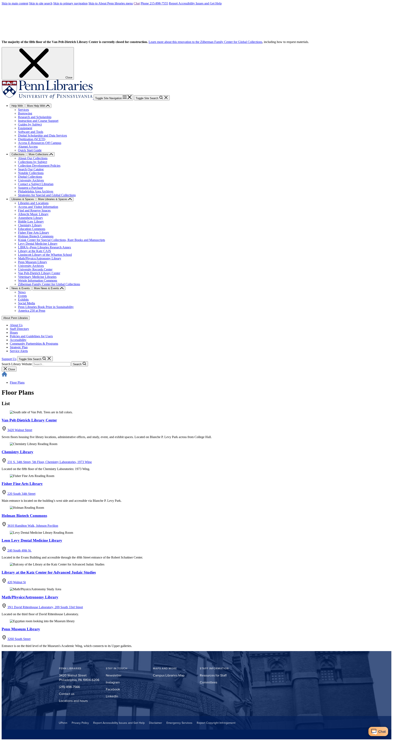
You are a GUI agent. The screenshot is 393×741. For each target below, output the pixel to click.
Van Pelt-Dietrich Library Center (29, 420)
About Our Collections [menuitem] (32, 158)
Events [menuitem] (22, 296)
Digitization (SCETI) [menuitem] (31, 139)
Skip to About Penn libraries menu (110, 3)
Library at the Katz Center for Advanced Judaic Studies (49, 572)
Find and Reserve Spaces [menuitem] (34, 210)
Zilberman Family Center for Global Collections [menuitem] (49, 284)
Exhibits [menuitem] (23, 299)
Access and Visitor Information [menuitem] (38, 206)
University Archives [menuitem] (31, 180)
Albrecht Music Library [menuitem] (33, 214)
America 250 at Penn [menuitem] (31, 310)
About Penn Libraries (15, 318)
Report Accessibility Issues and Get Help (195, 3)
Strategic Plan (19, 347)
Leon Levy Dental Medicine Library (32, 540)
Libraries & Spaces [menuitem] (22, 199)
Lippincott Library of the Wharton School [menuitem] (45, 254)
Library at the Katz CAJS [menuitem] (34, 251)
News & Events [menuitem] (20, 288)
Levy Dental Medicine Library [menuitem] (38, 243)
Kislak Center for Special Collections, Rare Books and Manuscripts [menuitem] (61, 240)
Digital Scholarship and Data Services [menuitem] (42, 135)
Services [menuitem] (23, 109)
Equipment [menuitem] (25, 128)
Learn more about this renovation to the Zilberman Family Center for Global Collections (205, 42)
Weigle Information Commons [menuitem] (37, 280)
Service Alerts (19, 351)
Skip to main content (15, 3)
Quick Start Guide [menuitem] (30, 150)
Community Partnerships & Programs (34, 343)
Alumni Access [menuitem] (28, 146)
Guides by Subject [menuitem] (30, 124)
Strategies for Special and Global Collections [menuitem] (47, 195)
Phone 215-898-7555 (154, 3)
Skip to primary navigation (70, 3)
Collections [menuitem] (18, 154)
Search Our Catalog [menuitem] (31, 169)
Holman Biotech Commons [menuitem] (35, 236)
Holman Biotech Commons (24, 515)
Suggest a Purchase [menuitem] (30, 187)
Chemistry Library (17, 452)
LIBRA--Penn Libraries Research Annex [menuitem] (44, 247)
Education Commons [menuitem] (31, 229)
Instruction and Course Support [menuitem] (38, 120)
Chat (137, 3)
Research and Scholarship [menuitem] (34, 117)
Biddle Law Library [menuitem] (31, 221)
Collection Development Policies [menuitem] (39, 165)
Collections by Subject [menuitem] (32, 162)
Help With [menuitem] (17, 105)
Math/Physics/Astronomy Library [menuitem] (39, 258)
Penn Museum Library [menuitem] (32, 262)
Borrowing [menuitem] (25, 113)
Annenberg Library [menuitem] (30, 218)
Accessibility (18, 340)
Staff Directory (19, 329)
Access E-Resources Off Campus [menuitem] (39, 143)
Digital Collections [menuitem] (30, 176)
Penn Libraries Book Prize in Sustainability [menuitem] (46, 307)
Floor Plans (17, 382)
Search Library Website (17, 364)
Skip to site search (40, 3)
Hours (14, 332)
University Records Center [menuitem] (35, 269)
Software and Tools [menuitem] (30, 132)
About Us (16, 325)
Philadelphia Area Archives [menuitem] (35, 191)
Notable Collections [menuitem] (31, 173)
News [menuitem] (22, 292)
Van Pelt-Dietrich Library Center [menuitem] (39, 273)
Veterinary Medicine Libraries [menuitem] (37, 277)
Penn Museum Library (21, 629)
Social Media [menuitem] (26, 303)
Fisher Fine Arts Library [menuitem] (33, 232)
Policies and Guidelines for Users (31, 336)
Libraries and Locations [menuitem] (33, 203)
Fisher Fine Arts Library (22, 484)
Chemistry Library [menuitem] (30, 225)
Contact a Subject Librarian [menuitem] (35, 184)
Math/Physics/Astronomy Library (30, 597)
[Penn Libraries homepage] (48, 98)
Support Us (9, 359)
